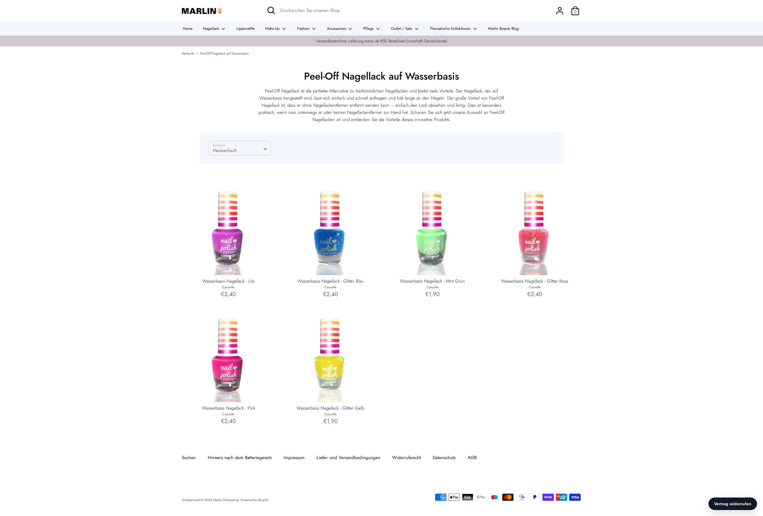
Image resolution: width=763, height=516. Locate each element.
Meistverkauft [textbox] (224, 150)
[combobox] (240, 148)
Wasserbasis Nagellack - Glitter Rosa (534, 281)
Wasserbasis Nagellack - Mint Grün (432, 281)
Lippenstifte (245, 28)
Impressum (294, 457)
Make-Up (273, 28)
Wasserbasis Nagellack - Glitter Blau (330, 281)
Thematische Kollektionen (451, 28)
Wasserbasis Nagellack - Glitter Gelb (330, 408)
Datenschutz (444, 457)
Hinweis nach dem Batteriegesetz (240, 457)
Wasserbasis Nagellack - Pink (228, 408)
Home (188, 28)
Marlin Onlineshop (226, 500)
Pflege (369, 28)
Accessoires (337, 28)
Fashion (304, 28)
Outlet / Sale (402, 28)
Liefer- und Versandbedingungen (348, 457)
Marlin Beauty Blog (503, 28)
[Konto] (560, 8)
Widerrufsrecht (406, 457)
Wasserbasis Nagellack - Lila (228, 281)
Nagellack (211, 28)
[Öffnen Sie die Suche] (271, 10)
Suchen (189, 457)
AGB (472, 457)
